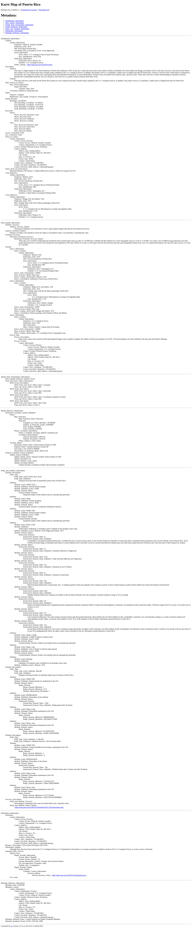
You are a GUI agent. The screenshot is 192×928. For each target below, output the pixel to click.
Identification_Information (14, 21)
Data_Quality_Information (14, 23)
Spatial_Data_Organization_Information (19, 25)
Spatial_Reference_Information (16, 27)
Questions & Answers (28, 10)
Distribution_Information (14, 31)
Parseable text (44, 10)
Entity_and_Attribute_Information (17, 29)
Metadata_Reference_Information (17, 33)
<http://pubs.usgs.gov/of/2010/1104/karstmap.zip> (69, 875)
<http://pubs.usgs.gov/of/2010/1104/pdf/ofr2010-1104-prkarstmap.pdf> (39, 807)
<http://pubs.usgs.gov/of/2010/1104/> (40, 65)
